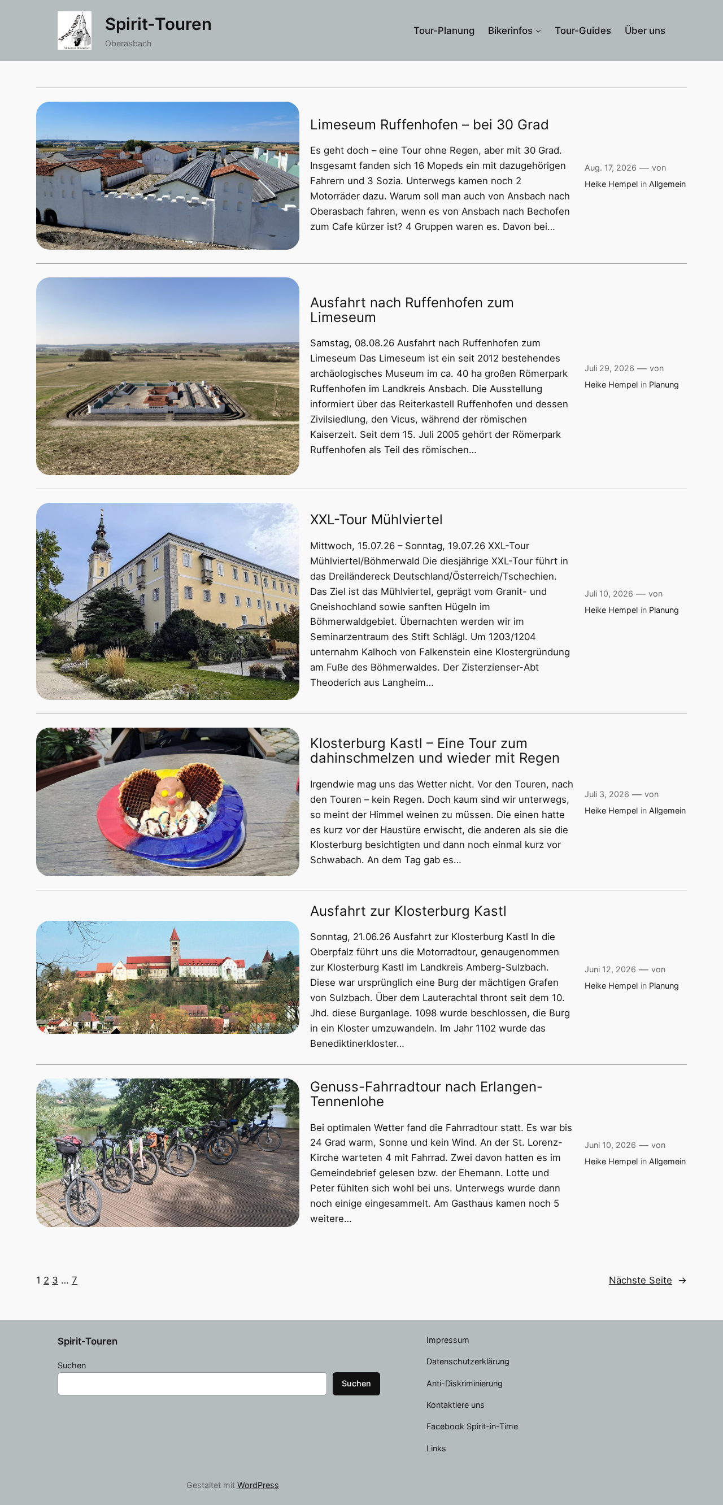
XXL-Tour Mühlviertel (376, 519)
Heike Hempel (611, 184)
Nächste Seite (648, 1280)
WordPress (258, 1485)
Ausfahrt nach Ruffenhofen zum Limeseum (412, 310)
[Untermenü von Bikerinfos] (538, 30)
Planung (664, 384)
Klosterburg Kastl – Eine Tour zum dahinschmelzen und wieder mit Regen (435, 751)
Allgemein (667, 184)
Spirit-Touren (158, 24)
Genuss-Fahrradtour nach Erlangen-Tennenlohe (426, 1095)
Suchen (72, 1365)
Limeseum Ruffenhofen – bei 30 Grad (429, 125)
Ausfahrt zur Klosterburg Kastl (408, 911)
